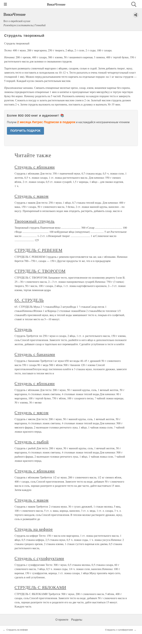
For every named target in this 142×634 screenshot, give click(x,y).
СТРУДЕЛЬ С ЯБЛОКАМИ (40, 587)
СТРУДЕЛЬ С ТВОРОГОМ (40, 271)
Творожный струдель (35, 221)
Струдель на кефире (34, 529)
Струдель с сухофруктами (39, 558)
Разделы (76, 619)
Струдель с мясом (31, 412)
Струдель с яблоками (35, 167)
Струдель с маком (31, 196)
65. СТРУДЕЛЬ (29, 300)
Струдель (23, 329)
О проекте (61, 619)
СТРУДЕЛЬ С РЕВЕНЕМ (38, 250)
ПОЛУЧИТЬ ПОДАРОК (25, 130)
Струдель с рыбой (32, 441)
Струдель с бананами (35, 354)
